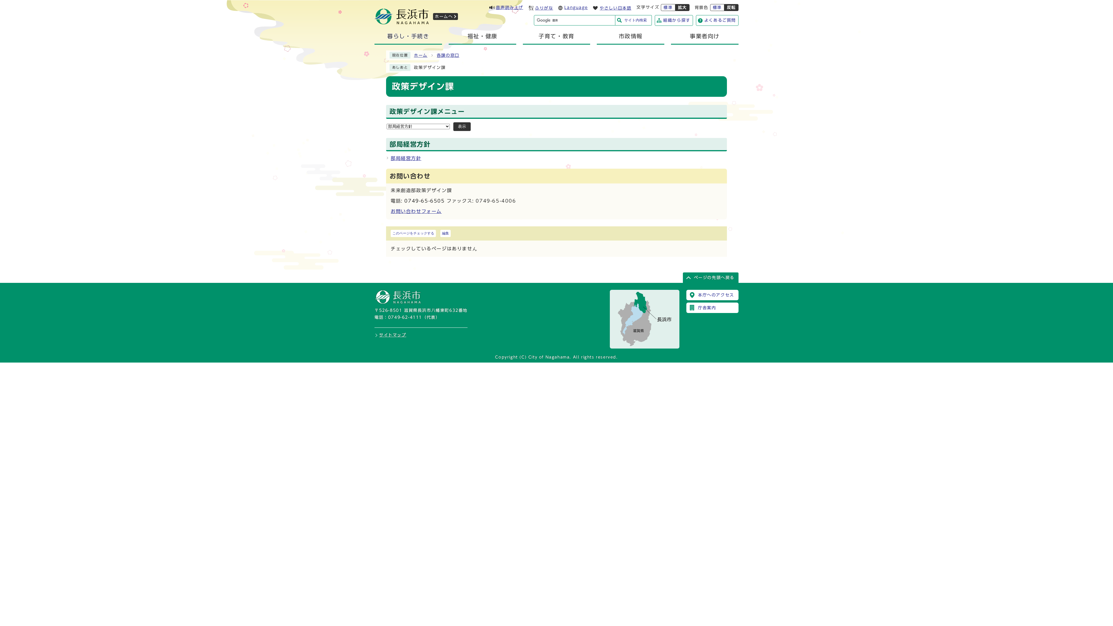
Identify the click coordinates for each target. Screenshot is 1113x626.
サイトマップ (392, 335)
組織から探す (676, 20)
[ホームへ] (401, 22)
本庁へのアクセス (716, 295)
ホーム (421, 55)
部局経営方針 (406, 158)
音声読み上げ (509, 8)
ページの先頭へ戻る (714, 278)
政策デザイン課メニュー (427, 111)
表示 (462, 126)
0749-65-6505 (424, 201)
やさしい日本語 (615, 8)
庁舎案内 (707, 308)
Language (576, 8)
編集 (445, 233)
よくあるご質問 (720, 20)
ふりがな (544, 8)
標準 (667, 8)
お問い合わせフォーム (416, 211)
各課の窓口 (448, 55)
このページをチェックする (413, 233)
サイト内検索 (635, 20)
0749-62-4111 (405, 317)
